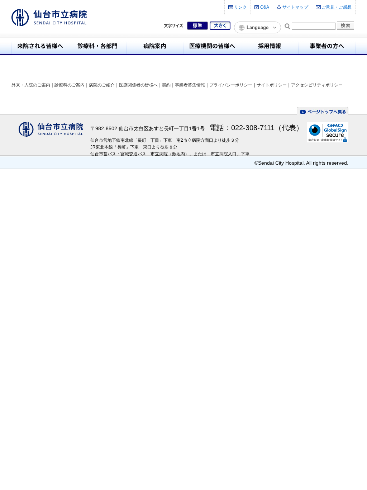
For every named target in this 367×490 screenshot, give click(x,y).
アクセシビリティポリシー (317, 85)
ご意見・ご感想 (336, 7)
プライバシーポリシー (230, 85)
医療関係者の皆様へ (138, 85)
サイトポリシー (272, 85)
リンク (240, 7)
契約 (166, 85)
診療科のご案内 (69, 85)
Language (257, 27)
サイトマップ (295, 7)
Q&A (264, 7)
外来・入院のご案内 (30, 85)
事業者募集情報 (190, 85)
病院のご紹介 (102, 85)
